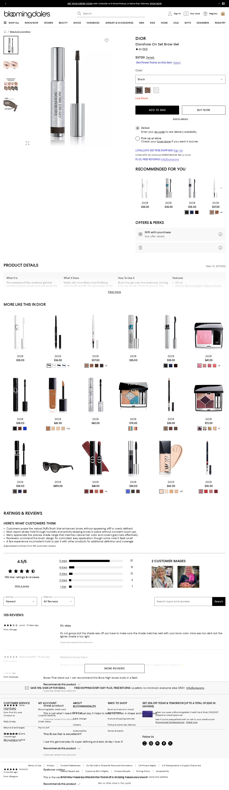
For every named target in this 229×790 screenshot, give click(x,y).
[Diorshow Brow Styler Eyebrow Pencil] (215, 188)
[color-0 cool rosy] (161, 491)
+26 (68, 428)
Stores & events (115, 731)
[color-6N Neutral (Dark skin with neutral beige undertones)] (48, 428)
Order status (44, 721)
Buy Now (203, 110)
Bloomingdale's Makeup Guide (203, 285)
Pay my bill (43, 727)
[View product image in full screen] (27, 143)
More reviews (114, 668)
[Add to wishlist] (106, 40)
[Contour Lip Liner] (208, 457)
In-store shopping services (121, 718)
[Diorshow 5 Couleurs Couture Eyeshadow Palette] (208, 394)
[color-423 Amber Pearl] (214, 428)
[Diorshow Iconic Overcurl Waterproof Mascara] (168, 188)
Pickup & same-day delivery (122, 725)
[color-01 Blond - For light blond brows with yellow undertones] (212, 212)
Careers (77, 725)
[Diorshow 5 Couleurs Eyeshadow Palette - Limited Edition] (133, 394)
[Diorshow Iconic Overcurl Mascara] (192, 188)
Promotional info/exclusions (169, 722)
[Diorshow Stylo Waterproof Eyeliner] (58, 332)
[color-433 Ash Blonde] (165, 428)
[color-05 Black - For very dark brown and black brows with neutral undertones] (101, 365)
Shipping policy (12, 733)
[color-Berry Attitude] (86, 491)
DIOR (140, 38)
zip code (159, 132)
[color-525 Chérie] (201, 491)
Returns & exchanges (14, 727)
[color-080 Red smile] (206, 491)
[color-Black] (15, 428)
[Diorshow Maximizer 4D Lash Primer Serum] (145, 188)
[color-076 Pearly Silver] (54, 365)
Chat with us (10, 709)
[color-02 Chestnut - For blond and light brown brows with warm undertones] (217, 212)
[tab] (11, 45)
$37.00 (140, 57)
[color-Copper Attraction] (101, 491)
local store (164, 141)
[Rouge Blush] (208, 332)
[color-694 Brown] (197, 212)
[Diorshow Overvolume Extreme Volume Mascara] (20, 394)
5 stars (63, 560)
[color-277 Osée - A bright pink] (199, 365)
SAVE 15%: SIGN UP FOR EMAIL (48, 688)
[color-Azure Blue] (128, 491)
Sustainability (80, 731)
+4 (221, 212)
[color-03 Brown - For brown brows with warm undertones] (96, 365)
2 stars (63, 580)
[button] (58, 92)
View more (114, 292)
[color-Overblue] (25, 428)
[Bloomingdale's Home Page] (27, 14)
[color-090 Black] (187, 212)
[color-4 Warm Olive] (171, 491)
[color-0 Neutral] (166, 491)
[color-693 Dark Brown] (175, 428)
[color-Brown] (25, 491)
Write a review (22, 586)
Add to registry (180, 119)
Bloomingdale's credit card (52, 709)
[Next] (221, 188)
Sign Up (178, 150)
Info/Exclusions (170, 159)
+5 (106, 491)
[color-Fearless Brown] (91, 491)
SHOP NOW (156, 3)
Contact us (9, 715)
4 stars (63, 567)
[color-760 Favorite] (216, 491)
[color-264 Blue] (192, 212)
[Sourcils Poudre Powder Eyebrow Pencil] (171, 394)
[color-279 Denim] (204, 428)
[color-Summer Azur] (130, 428)
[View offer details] (180, 234)
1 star (63, 586)
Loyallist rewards (47, 715)
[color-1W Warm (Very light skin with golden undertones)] (63, 428)
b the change (79, 718)
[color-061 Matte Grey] (49, 365)
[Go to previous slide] (6, 3)
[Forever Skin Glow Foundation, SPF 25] (171, 457)
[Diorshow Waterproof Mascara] (133, 457)
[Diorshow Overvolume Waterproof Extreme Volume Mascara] (95, 394)
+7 (219, 428)
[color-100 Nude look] (211, 491)
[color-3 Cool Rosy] (176, 491)
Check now (192, 722)
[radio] (186, 212)
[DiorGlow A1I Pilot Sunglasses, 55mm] (58, 457)
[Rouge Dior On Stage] (95, 457)
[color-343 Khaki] (209, 428)
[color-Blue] (20, 491)
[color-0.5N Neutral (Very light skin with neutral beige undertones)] (53, 428)
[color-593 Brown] (170, 428)
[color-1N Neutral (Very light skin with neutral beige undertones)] (58, 428)
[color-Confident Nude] (96, 491)
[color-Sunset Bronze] (135, 428)
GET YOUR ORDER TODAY (80, 3)
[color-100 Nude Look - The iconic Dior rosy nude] (204, 365)
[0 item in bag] (222, 13)
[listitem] (114, 3)
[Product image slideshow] (67, 92)
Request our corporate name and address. (146, 777)
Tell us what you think (14, 740)
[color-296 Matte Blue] (64, 365)
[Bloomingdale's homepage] (5, 31)
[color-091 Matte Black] (59, 365)
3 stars (63, 573)
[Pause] (223, 3)
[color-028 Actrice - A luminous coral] (214, 365)
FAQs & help (10, 721)
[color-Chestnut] (138, 491)
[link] (145, 205)
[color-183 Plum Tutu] (199, 428)
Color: (139, 70)
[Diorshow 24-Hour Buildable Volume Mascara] (20, 457)
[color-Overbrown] (20, 428)
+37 (181, 491)
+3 (219, 366)
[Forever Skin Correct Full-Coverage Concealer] (58, 394)
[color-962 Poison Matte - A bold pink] (209, 365)
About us (77, 712)
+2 (106, 366)
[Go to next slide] (219, 3)
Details (150, 57)
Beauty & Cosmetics (20, 31)
